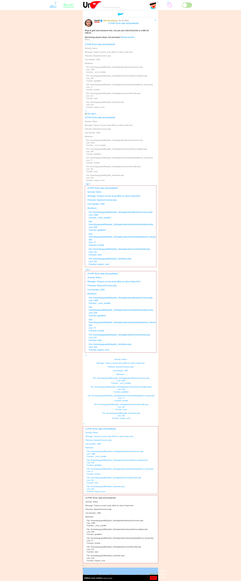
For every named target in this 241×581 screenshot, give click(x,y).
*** (155, 20)
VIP (156, 574)
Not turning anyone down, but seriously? (103, 37)
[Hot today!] (138, 574)
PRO (152, 574)
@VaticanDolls (127, 37)
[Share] (125, 574)
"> (119, 145)
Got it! (153, 578)
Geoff (97, 20)
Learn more (107, 578)
